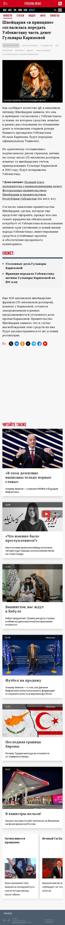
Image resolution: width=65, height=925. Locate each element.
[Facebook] (39, 343)
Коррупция (7, 50)
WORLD (32, 10)
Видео (32, 15)
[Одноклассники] (22, 343)
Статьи (20, 15)
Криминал (19, 50)
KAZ (4, 10)
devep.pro (49, 922)
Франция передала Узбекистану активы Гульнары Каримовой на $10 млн (30, 278)
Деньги (30, 50)
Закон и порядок (30, 45)
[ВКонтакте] (17, 343)
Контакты (8, 913)
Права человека (43, 50)
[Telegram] (34, 343)
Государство (47, 45)
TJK (15, 10)
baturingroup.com (19, 922)
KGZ (10, 10)
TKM (20, 10)
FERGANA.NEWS (32, 3)
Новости (7, 15)
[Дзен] (28, 343)
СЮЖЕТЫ (54, 15)
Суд (56, 45)
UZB (25, 10)
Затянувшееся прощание (15, 840)
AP (39, 108)
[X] (11, 343)
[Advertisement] (32, 386)
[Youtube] (45, 343)
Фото (43, 15)
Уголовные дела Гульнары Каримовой (20, 54)
